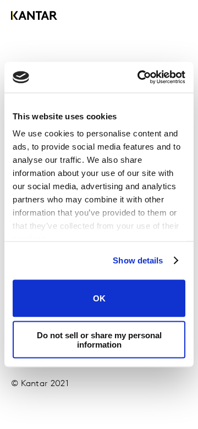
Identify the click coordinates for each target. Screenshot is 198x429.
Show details (138, 260)
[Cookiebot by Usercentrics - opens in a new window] (139, 77)
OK (99, 298)
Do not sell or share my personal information (99, 340)
